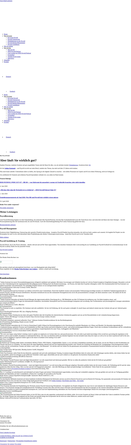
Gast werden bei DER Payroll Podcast (19, 53)
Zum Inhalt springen (6, 1)
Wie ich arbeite (8, 46)
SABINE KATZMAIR (7, 437)
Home (6, 34)
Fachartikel (11, 55)
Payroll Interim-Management (16, 43)
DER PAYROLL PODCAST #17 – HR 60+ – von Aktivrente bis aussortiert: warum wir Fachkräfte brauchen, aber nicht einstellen (42, 182)
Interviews (11, 58)
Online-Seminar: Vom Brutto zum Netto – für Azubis (68, 381)
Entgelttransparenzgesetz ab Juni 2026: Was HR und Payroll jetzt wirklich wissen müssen (29, 197)
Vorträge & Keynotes (14, 56)
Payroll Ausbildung (13, 44)
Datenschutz (11, 441)
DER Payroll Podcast (14, 51)
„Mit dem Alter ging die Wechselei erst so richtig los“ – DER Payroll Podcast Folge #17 (28, 190)
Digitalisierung (73, 165)
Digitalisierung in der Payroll (16, 41)
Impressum (3, 441)
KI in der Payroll (13, 37)
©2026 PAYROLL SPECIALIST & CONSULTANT (16, 436)
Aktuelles (7, 60)
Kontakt (6, 62)
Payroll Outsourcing (14, 39)
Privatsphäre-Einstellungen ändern (26, 441)
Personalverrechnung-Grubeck (21, 368)
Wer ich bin (11, 50)
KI (90, 165)
